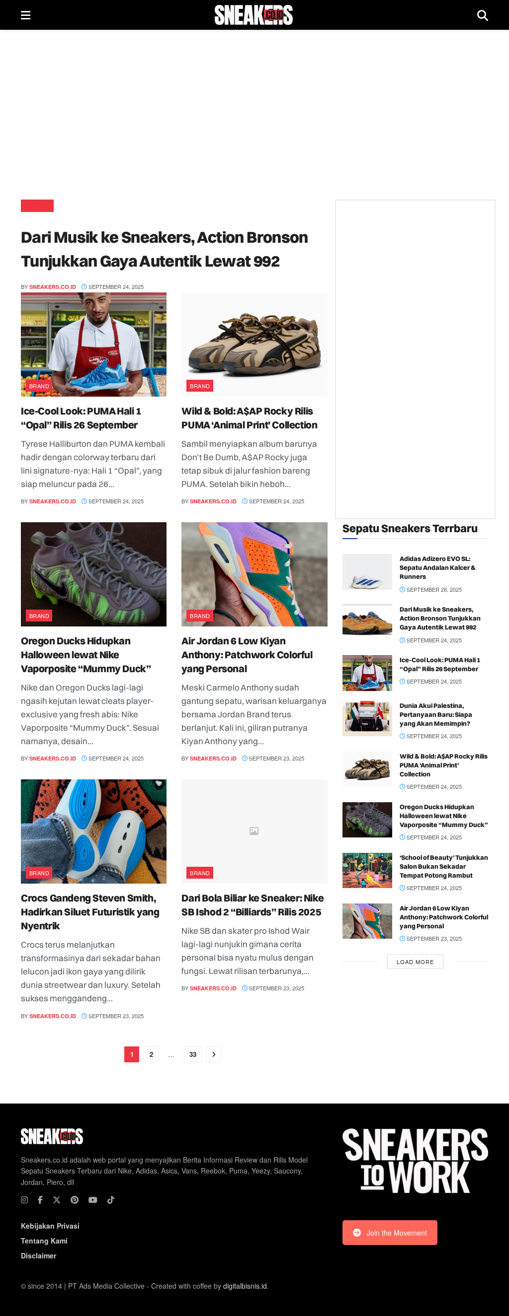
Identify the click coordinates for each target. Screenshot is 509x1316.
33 (192, 1054)
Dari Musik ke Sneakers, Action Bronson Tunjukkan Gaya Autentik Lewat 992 (440, 618)
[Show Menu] (25, 15)
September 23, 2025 (276, 758)
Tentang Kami (44, 1241)
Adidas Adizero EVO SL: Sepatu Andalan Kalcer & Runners (438, 567)
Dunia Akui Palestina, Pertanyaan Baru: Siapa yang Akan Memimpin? (436, 714)
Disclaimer (38, 1255)
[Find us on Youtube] (92, 1199)
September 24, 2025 (115, 286)
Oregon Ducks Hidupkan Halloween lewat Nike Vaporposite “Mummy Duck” (86, 654)
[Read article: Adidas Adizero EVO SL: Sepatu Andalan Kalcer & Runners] (367, 572)
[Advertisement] (254, 114)
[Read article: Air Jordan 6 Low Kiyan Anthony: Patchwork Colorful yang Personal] (254, 574)
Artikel (37, 206)
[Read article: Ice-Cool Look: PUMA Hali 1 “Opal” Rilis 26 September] (94, 344)
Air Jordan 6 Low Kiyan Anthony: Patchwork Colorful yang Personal (246, 654)
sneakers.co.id (52, 286)
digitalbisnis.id (245, 1286)
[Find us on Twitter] (57, 1199)
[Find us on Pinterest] (75, 1199)
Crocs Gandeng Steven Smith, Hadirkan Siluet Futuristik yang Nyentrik (90, 912)
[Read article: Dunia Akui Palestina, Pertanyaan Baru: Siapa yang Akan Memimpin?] (367, 719)
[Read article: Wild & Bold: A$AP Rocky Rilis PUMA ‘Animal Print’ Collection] (254, 344)
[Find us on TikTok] (110, 1199)
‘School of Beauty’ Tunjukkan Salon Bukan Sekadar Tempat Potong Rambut (444, 866)
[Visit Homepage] (254, 15)
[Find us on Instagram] (24, 1199)
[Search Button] (482, 15)
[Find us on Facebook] (40, 1199)
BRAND (39, 386)
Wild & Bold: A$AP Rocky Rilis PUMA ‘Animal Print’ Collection (444, 765)
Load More (415, 962)
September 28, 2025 (433, 589)
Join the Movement (397, 1233)
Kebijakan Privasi (50, 1226)
